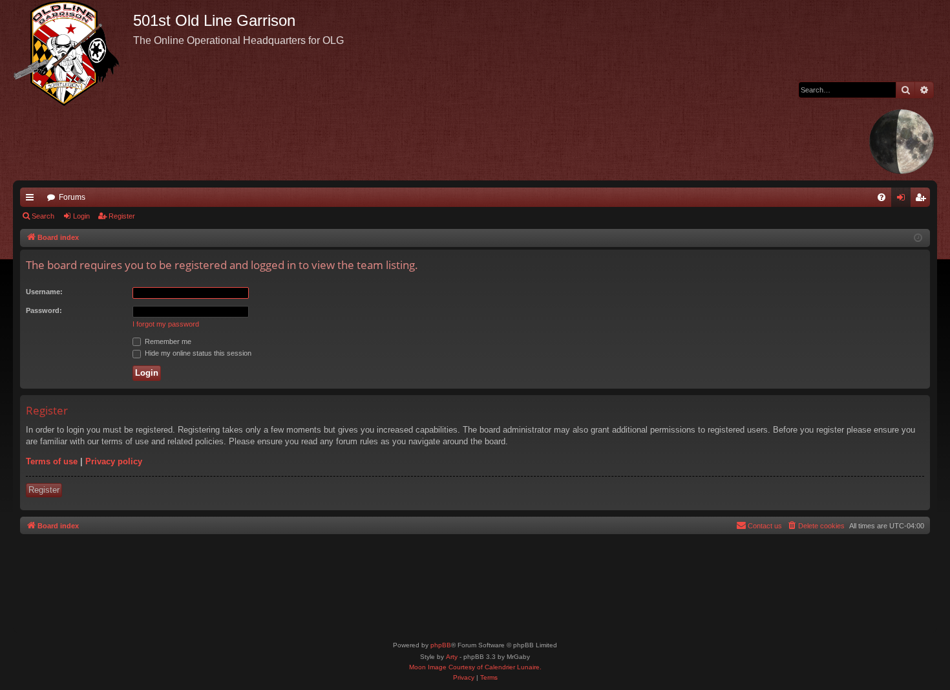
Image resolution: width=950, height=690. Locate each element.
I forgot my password (165, 324)
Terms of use (52, 461)
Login (81, 216)
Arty (452, 656)
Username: (44, 292)
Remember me (167, 341)
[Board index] (73, 53)
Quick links (32, 200)
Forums (72, 197)
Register (122, 216)
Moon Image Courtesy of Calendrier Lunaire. (475, 667)
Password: (44, 310)
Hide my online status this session (197, 353)
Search (43, 216)
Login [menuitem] (903, 200)
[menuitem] (881, 197)
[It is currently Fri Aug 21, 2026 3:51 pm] (918, 238)
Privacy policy (113, 461)
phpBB (440, 645)
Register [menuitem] (923, 200)
